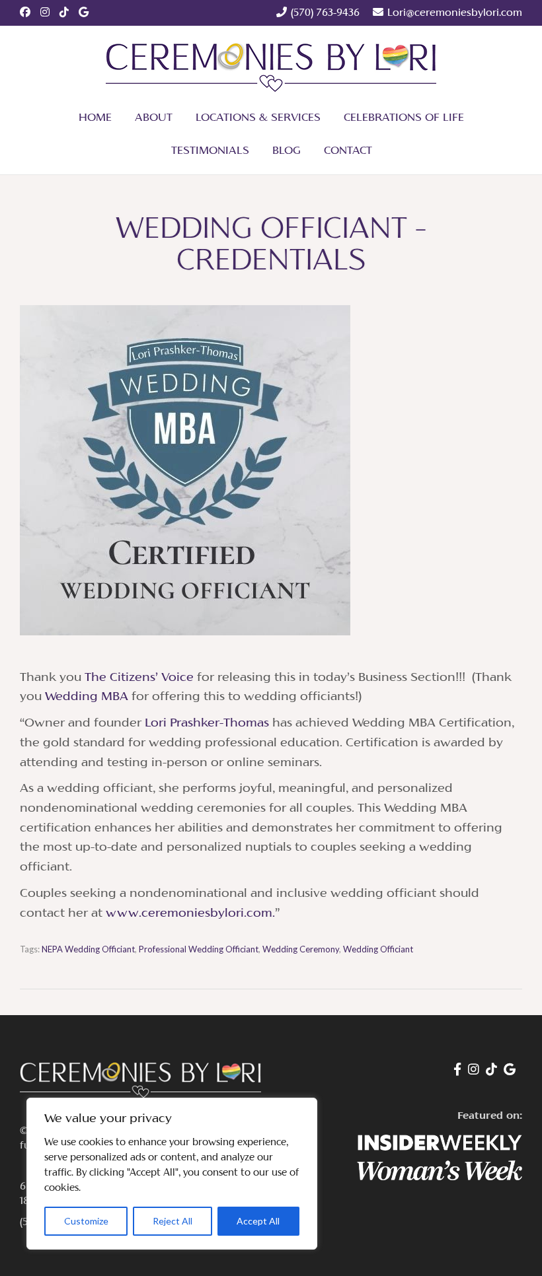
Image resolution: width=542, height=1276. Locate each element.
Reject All (172, 1220)
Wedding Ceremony (300, 949)
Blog (286, 151)
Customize (86, 1220)
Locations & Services (258, 118)
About (154, 118)
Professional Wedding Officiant (198, 949)
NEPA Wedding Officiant (88, 949)
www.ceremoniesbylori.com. (190, 913)
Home (95, 118)
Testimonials (210, 151)
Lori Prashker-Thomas (207, 723)
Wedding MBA (86, 697)
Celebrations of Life (404, 118)
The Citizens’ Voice (139, 678)
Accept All (258, 1220)
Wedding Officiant (378, 949)
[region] (171, 1174)
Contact (348, 151)
